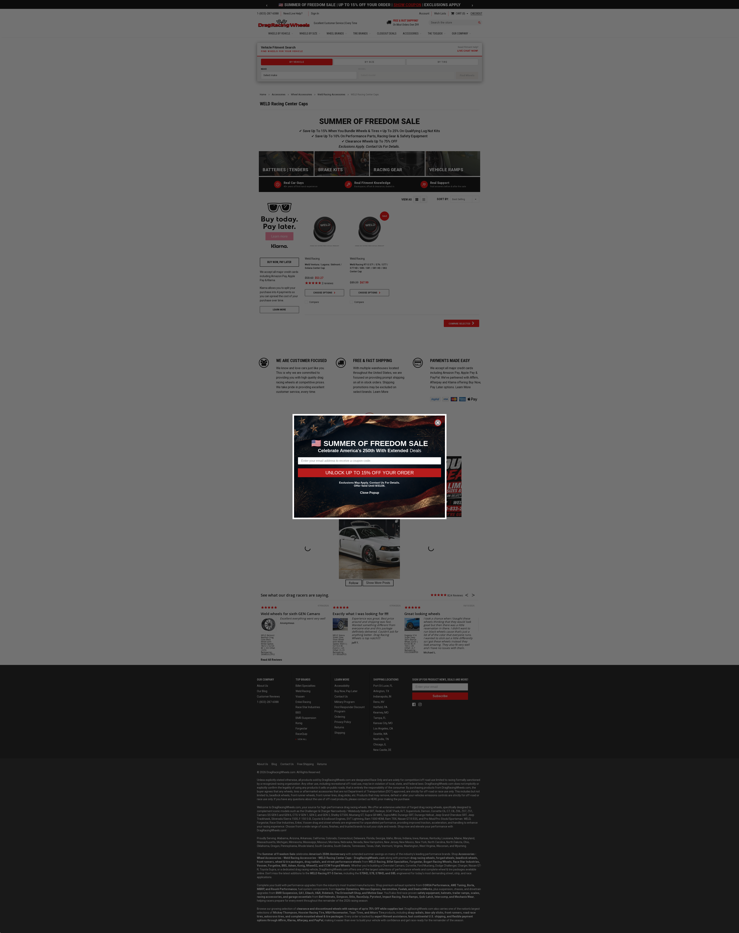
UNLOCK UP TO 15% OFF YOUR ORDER (369, 472)
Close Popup (369, 492)
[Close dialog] (438, 423)
